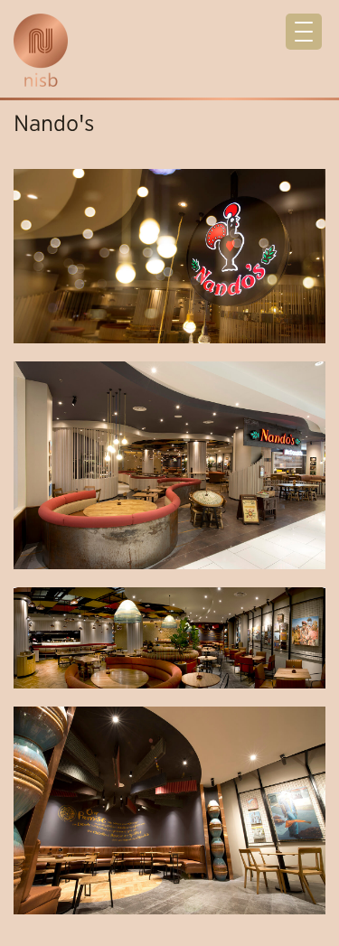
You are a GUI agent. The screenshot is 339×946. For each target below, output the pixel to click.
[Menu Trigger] (304, 32)
